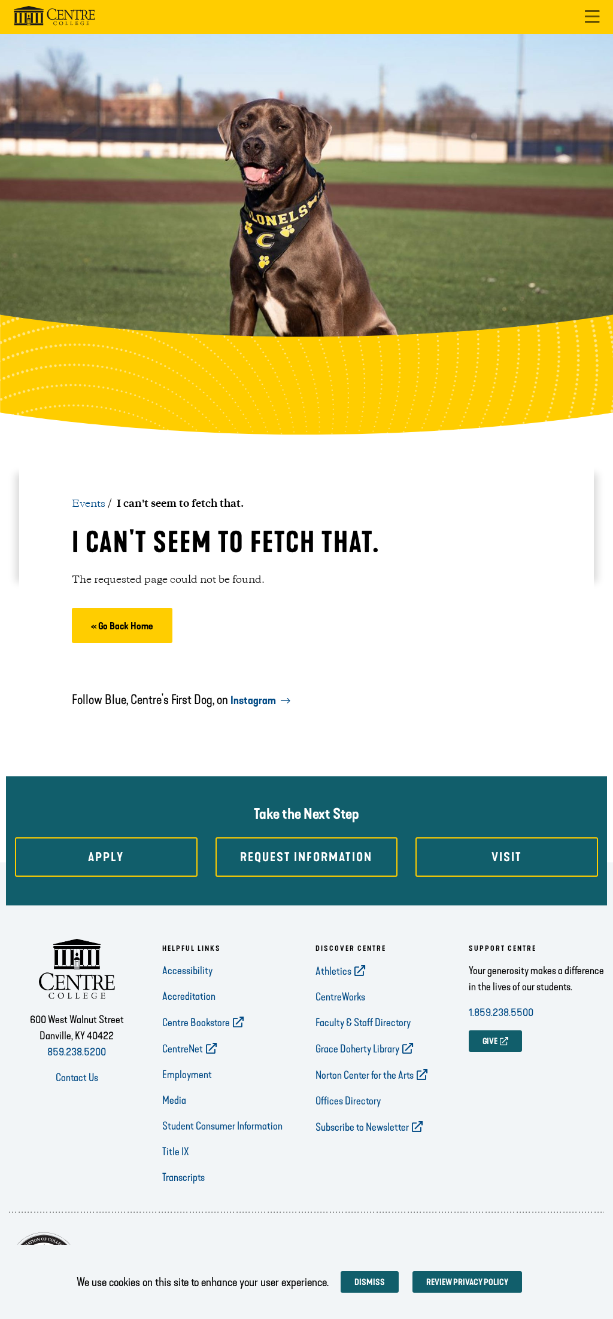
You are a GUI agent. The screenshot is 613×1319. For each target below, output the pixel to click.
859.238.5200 (76, 1051)
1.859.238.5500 (501, 1012)
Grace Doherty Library (357, 1048)
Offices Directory (348, 1100)
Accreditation (189, 996)
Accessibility (187, 970)
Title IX (175, 1151)
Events (88, 503)
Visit (506, 857)
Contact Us (77, 1077)
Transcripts (183, 1177)
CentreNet (182, 1048)
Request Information (306, 857)
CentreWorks (340, 996)
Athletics (333, 971)
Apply (106, 857)
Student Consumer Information (222, 1126)
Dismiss (369, 1282)
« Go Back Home (122, 626)
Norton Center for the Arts (364, 1075)
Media (174, 1100)
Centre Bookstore (196, 1022)
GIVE (489, 1041)
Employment (187, 1074)
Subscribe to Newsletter (362, 1127)
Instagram (253, 700)
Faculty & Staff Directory (363, 1022)
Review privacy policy (467, 1282)
